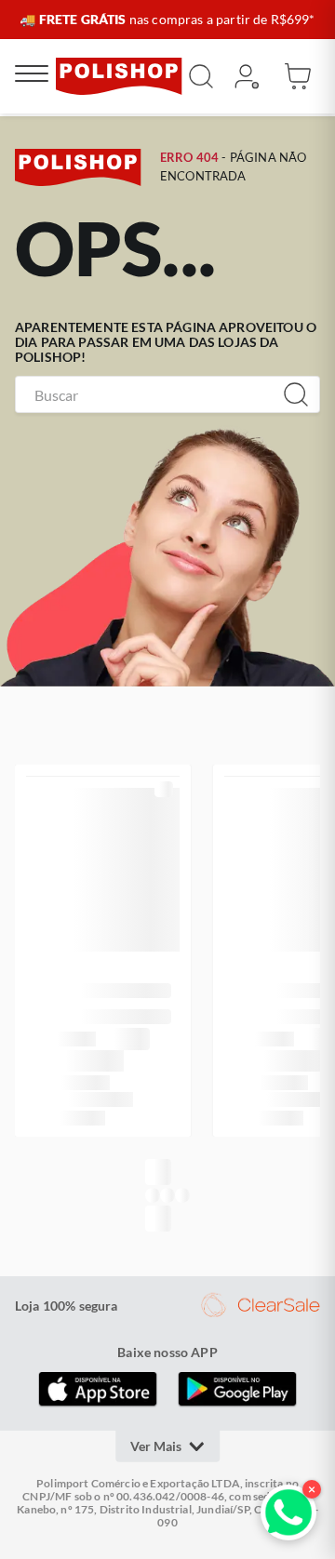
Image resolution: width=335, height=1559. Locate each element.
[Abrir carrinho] (297, 76)
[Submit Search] (201, 76)
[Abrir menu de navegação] (31, 76)
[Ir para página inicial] (119, 76)
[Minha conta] (245, 76)
